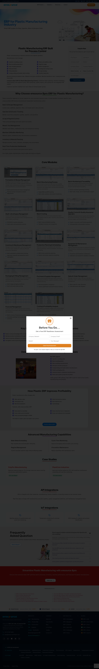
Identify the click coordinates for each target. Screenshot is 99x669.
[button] (70, 318)
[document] (49, 334)
